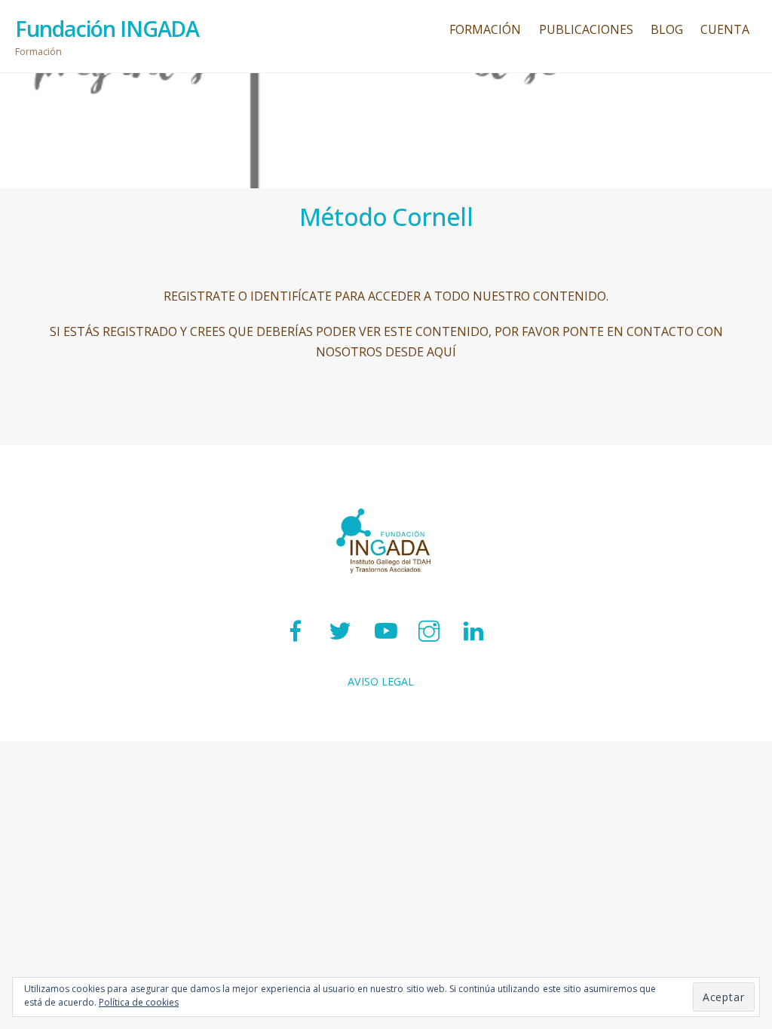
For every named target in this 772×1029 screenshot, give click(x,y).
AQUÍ (441, 352)
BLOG (667, 29)
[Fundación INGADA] (386, 591)
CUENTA (724, 29)
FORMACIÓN (485, 29)
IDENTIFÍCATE (291, 296)
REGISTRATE (199, 296)
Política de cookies (139, 1002)
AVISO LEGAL (381, 681)
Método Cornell (386, 216)
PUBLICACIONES (586, 29)
